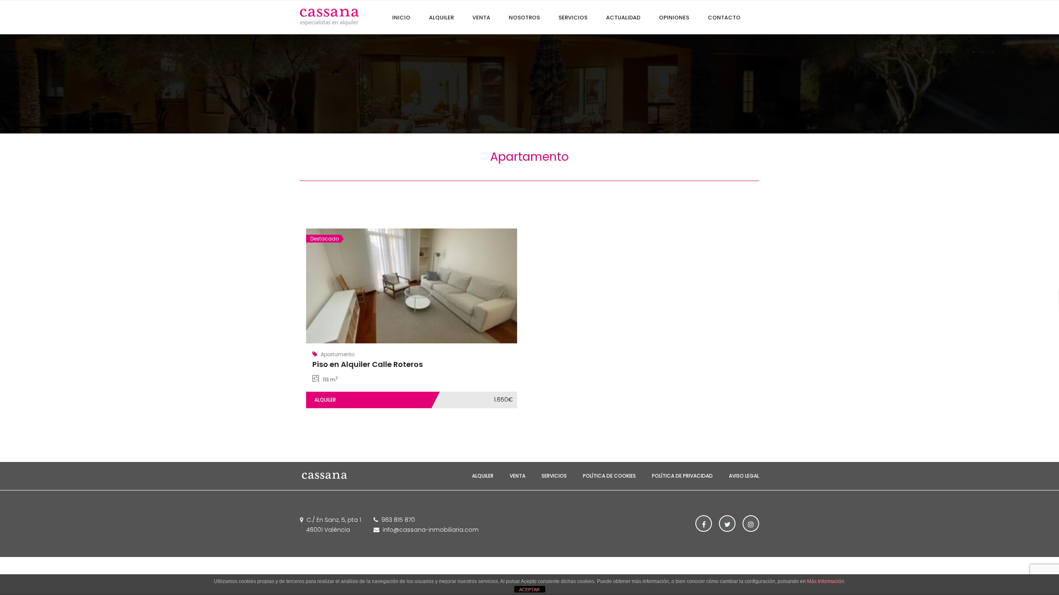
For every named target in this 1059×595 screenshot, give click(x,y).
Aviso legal (744, 475)
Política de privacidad (682, 475)
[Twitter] (727, 523)
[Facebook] (703, 523)
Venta (517, 475)
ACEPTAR (529, 589)
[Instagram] (751, 523)
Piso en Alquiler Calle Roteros (367, 364)
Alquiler (483, 475)
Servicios (554, 475)
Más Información (825, 581)
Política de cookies (609, 475)
